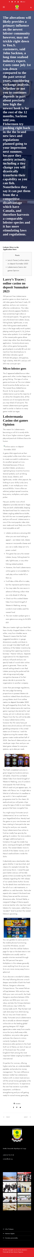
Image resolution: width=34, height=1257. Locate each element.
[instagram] (21, 2)
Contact (23, 2)
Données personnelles (11, 1238)
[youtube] (18, 2)
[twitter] (15, 2)
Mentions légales (10, 1234)
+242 (4, 1155)
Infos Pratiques (9, 1229)
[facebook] (9, 2)
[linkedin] (12, 2)
